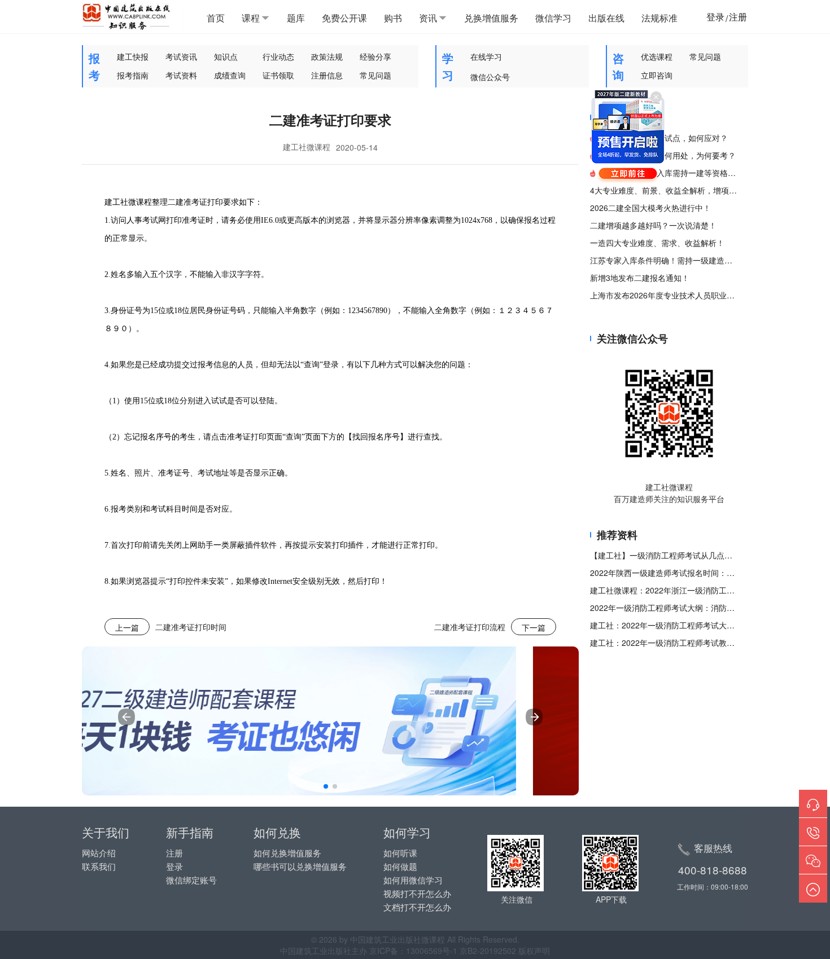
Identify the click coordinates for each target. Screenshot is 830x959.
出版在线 (606, 17)
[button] (326, 786)
